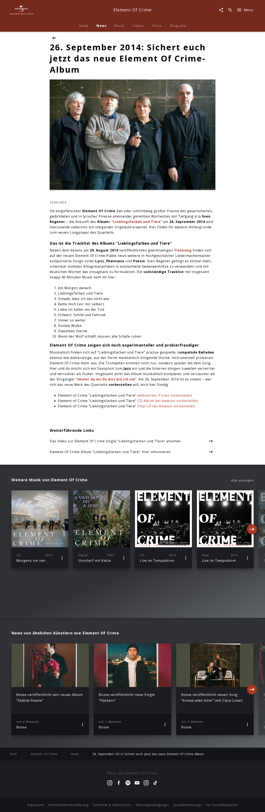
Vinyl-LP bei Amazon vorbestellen (166, 406)
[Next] (252, 529)
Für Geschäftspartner (222, 805)
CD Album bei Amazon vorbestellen (167, 400)
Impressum (35, 805)
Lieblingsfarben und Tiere (137, 221)
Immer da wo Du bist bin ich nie (106, 379)
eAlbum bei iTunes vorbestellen (164, 395)
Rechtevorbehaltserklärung (68, 805)
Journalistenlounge (187, 805)
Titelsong (183, 250)
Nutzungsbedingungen (152, 805)
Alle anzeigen (242, 480)
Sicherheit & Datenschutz (112, 805)
